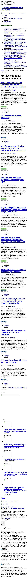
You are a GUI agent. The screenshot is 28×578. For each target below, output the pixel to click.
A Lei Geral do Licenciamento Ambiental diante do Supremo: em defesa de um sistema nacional (14, 35)
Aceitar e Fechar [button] (5, 520)
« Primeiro (12, 387)
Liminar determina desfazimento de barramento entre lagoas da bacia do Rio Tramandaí (15, 446)
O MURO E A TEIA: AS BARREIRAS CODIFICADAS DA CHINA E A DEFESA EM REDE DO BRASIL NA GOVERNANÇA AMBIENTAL (14, 57)
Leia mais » (3, 106)
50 (17, 387)
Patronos (6, 20)
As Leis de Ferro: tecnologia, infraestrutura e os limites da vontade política (15, 28)
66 (20, 387)
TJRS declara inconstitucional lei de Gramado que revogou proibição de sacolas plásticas (15, 474)
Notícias (13, 90)
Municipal (13, 215)
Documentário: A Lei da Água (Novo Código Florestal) (13, 271)
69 (24, 387)
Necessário (5, 549)
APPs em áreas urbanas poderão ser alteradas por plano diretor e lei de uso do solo (13, 240)
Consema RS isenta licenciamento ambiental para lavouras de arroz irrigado (15, 431)
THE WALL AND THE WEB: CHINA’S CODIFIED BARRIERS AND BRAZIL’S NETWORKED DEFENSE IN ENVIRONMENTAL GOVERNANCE (15, 46)
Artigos (6, 17)
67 (22, 387)
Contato (6, 23)
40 (16, 387)
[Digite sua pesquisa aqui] (1, 1)
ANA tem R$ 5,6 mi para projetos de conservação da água (12, 180)
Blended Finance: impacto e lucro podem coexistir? (14, 460)
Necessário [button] (3, 548)
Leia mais (7, 518)
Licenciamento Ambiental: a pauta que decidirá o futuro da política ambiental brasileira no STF (14, 39)
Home (5, 15)
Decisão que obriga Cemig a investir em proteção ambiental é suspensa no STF (13, 148)
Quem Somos (7, 21)
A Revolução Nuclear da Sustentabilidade (15, 42)
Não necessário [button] (5, 563)
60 (18, 387)
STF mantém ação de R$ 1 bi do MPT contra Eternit (14, 361)
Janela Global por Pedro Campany (13, 18)
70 (26, 387)
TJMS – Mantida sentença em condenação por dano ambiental (13, 332)
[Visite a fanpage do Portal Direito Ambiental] (13, 13)
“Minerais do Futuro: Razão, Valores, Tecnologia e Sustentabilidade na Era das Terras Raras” (15, 62)
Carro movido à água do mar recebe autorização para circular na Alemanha (13, 301)
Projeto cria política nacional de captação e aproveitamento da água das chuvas (14, 210)
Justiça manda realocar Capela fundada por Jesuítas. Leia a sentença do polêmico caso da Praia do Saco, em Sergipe (15, 490)
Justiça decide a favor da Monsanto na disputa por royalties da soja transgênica (13, 85)
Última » (4, 389)
